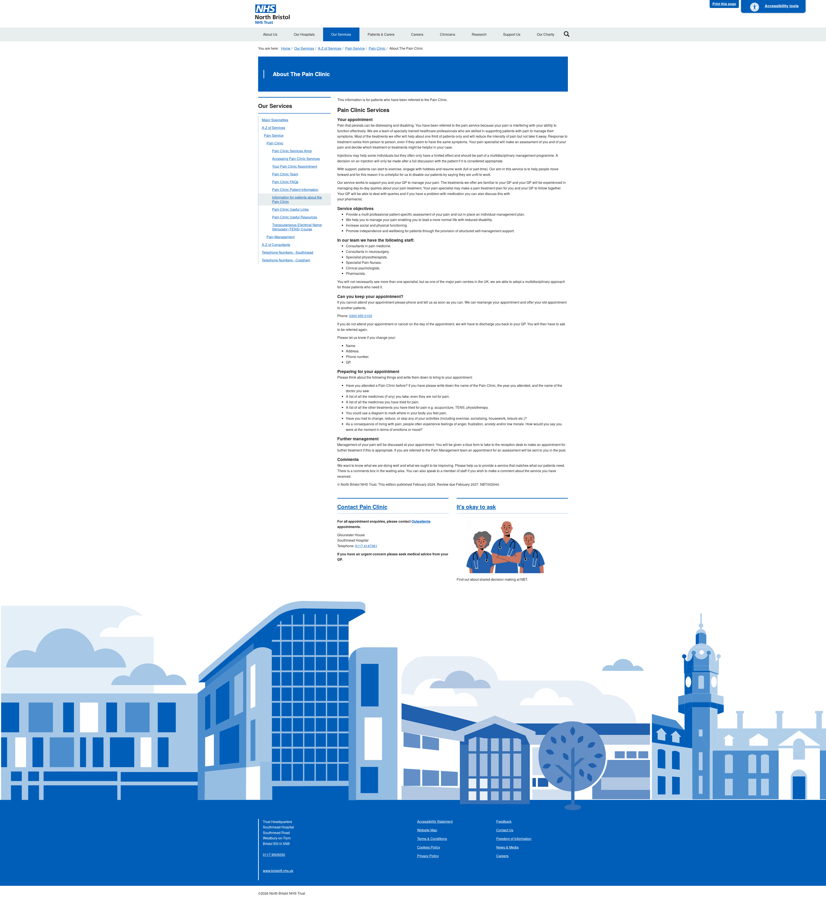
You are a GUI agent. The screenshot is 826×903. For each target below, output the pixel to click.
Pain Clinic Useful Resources (294, 217)
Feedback (504, 821)
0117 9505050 (274, 854)
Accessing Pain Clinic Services (296, 158)
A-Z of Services (329, 48)
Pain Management (280, 236)
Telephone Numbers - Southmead (287, 252)
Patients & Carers (381, 34)
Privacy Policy (428, 855)
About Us (270, 34)
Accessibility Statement (435, 821)
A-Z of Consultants (276, 244)
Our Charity (545, 34)
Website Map (427, 830)
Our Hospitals (304, 34)
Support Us (511, 34)
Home (285, 48)
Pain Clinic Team (285, 174)
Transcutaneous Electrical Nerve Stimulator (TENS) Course (297, 227)
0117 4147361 (366, 545)
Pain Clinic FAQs (285, 181)
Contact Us (504, 830)
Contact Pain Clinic (362, 507)
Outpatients (420, 521)
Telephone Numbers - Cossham (286, 260)
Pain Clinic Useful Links (290, 209)
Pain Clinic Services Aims (292, 150)
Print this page (724, 3)
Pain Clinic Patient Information (295, 189)
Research (479, 34)
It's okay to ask (476, 507)
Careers (417, 34)
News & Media (507, 847)
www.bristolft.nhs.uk (278, 870)
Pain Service (355, 48)
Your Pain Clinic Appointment (294, 166)
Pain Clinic (377, 48)
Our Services (341, 34)
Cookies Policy (428, 847)
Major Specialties (275, 119)
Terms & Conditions (432, 838)
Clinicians (447, 34)
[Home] (272, 14)
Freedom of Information (513, 838)
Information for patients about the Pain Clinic (297, 199)
